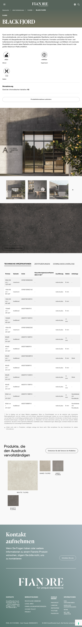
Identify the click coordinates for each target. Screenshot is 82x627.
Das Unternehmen (69, 601)
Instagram (55, 608)
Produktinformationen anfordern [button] (41, 99)
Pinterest (54, 602)
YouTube (54, 611)
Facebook (54, 613)
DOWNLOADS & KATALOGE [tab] (63, 264)
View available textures (13, 248)
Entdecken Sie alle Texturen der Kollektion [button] (62, 450)
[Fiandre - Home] (41, 583)
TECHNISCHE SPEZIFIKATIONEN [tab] (17, 264)
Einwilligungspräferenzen (35, 606)
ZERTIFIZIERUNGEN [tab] (42, 264)
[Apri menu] (4, 4)
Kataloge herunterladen (70, 606)
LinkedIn (54, 605)
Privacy (28, 612)
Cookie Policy (30, 609)
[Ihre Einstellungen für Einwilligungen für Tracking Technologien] (78, 623)
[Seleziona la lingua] (75, 4)
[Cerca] (79, 4)
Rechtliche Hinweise (33, 601)
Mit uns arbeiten (67, 613)
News (66, 609)
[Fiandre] (40, 4)
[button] (15, 189)
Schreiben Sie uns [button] (68, 558)
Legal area (29, 604)
